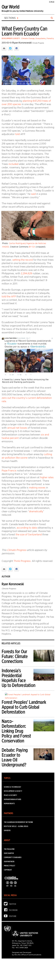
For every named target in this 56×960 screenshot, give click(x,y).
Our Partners (9, 861)
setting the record (22, 259)
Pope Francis (9, 470)
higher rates (47, 477)
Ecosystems (41, 38)
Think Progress (22, 560)
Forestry (50, 38)
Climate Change (28, 38)
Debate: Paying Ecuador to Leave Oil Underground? (15, 757)
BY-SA (22, 83)
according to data (27, 527)
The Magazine (9, 849)
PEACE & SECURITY (10, 795)
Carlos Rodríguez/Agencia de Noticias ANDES (28, 81)
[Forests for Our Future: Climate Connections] (43, 656)
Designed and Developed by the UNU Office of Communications (26, 953)
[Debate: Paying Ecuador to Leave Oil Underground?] (43, 754)
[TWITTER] (6, 904)
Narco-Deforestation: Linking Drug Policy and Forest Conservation (16, 731)
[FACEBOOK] (6, 910)
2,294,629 (27, 273)
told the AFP (9, 296)
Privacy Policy (9, 866)
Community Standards (13, 857)
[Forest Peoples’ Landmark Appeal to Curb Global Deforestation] (29, 696)
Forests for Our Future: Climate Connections (15, 656)
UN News (7, 830)
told (17, 134)
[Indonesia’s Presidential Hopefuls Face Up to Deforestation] (43, 675)
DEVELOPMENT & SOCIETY (11, 38)
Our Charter (9, 853)
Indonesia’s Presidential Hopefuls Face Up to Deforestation (18, 678)
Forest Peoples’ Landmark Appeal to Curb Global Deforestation (24, 707)
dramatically (36, 511)
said (33, 193)
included (13, 164)
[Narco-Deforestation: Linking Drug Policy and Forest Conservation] (43, 725)
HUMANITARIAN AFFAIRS (12, 799)
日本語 (51, 2)
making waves (37, 487)
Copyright (8, 870)
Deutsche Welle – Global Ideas (16, 826)
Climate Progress (16, 550)
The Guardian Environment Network (18, 822)
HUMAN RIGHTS (9, 803)
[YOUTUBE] (6, 916)
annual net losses (17, 427)
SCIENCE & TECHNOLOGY (12, 787)
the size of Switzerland (29, 534)
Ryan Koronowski (22, 42)
